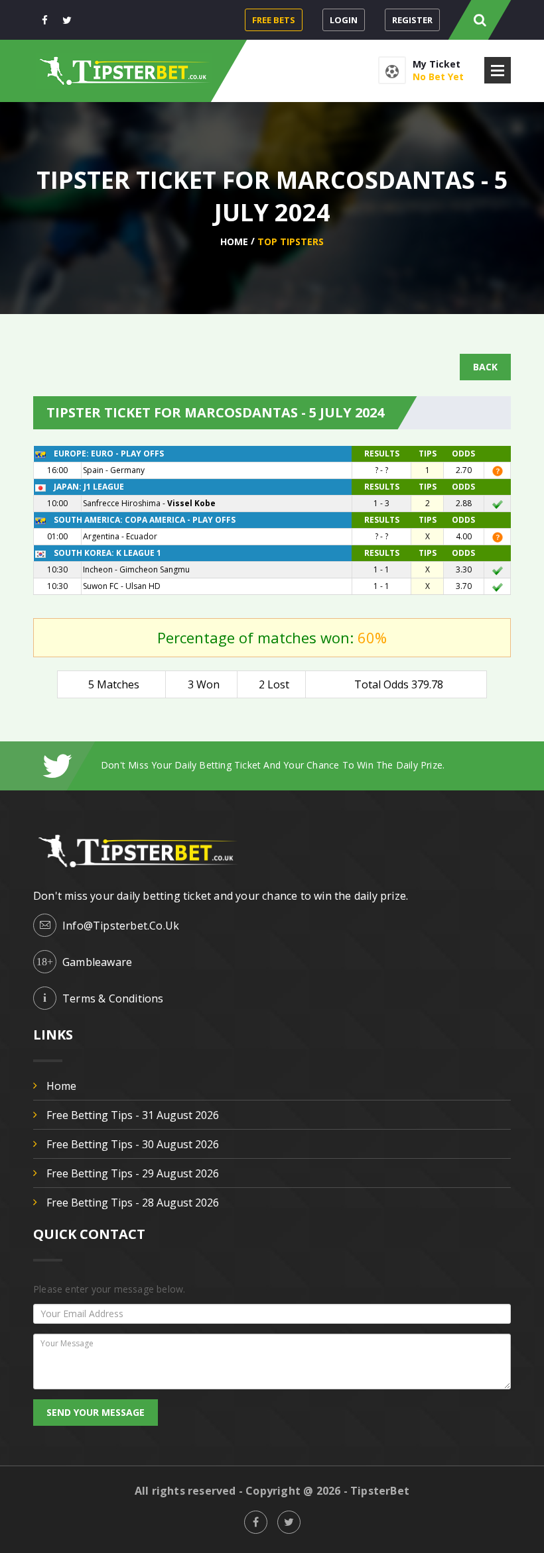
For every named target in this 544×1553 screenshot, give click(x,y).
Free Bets (273, 20)
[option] (306, 765)
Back (485, 366)
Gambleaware (97, 962)
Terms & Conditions (113, 998)
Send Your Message (95, 1412)
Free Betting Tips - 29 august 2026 (132, 1173)
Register (412, 20)
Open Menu (497, 70)
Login (344, 20)
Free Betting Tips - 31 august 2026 (132, 1115)
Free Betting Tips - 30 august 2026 (132, 1144)
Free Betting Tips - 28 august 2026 (132, 1202)
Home (234, 241)
